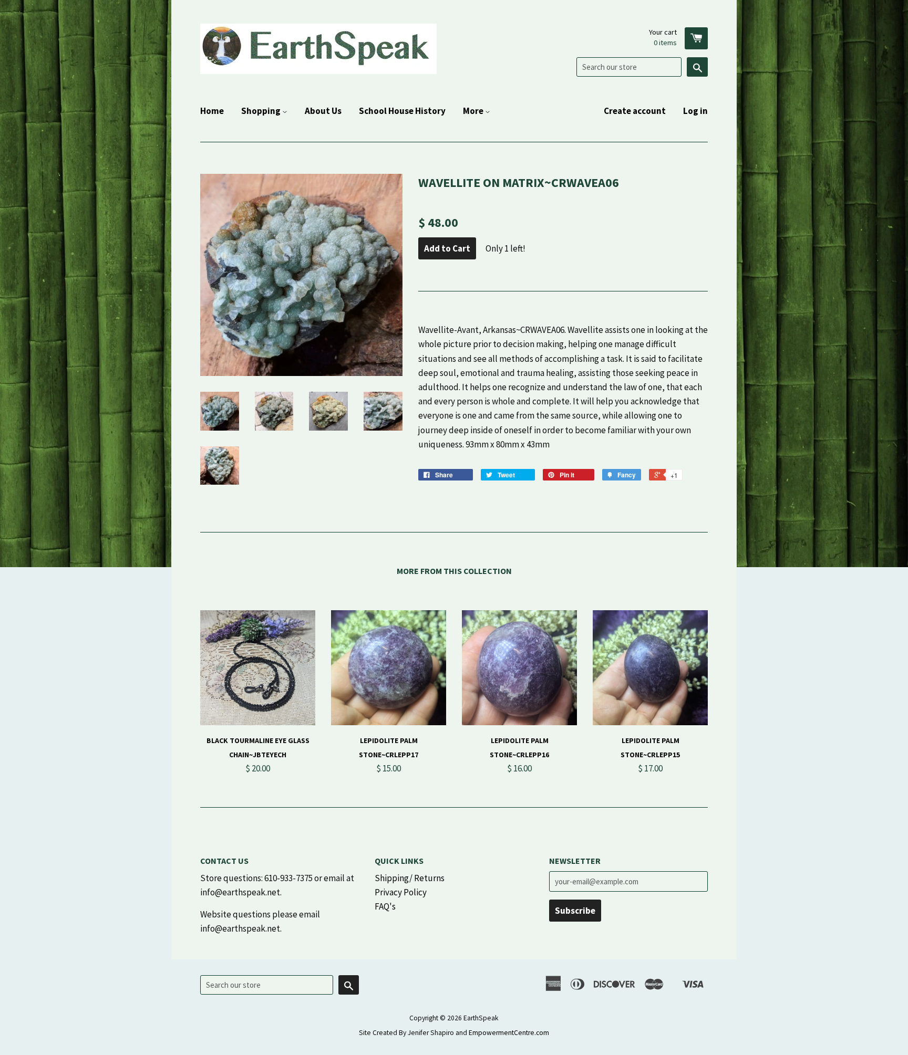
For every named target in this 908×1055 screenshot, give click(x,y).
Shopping (261, 111)
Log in (695, 111)
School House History (402, 111)
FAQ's (385, 906)
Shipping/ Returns (410, 878)
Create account (635, 111)
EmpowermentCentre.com (509, 1032)
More (474, 111)
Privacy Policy (401, 892)
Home (212, 111)
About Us (323, 111)
